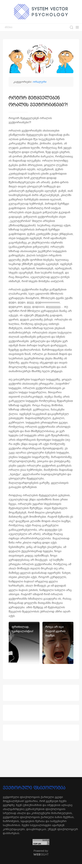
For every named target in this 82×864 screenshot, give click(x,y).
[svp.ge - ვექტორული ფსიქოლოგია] (41, 12)
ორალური (39, 82)
